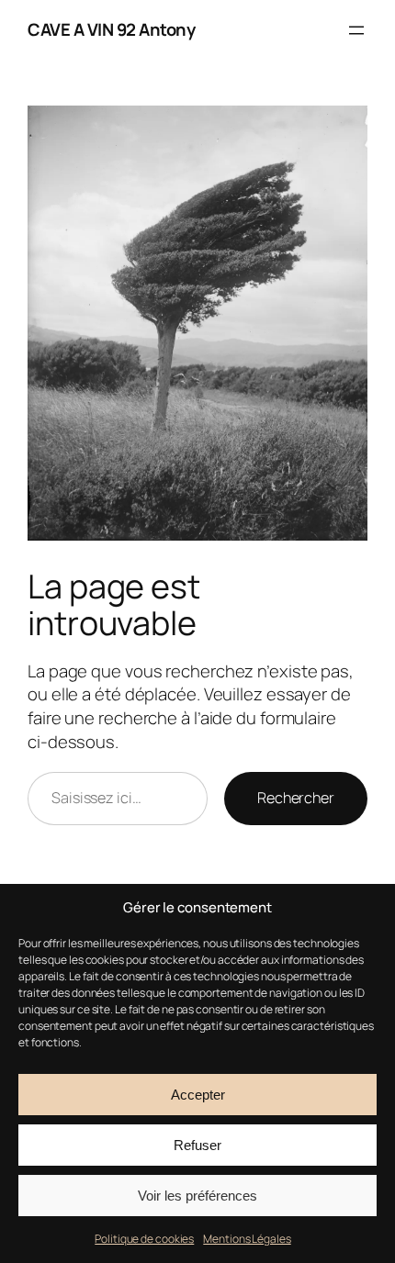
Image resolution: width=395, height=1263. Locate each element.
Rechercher (295, 798)
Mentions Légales (246, 1238)
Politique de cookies (144, 1238)
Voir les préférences (197, 1195)
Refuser (197, 1145)
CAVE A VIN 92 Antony (111, 29)
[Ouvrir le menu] (356, 30)
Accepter (198, 1094)
